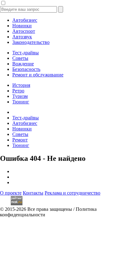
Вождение (23, 63)
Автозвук (22, 36)
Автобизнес (24, 20)
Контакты (33, 192)
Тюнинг (20, 101)
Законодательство (31, 42)
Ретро (18, 90)
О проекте (11, 192)
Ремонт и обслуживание (37, 74)
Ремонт (20, 139)
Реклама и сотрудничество (72, 192)
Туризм (20, 96)
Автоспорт (23, 31)
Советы (20, 58)
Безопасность (26, 69)
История (21, 85)
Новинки (22, 25)
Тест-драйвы (25, 52)
